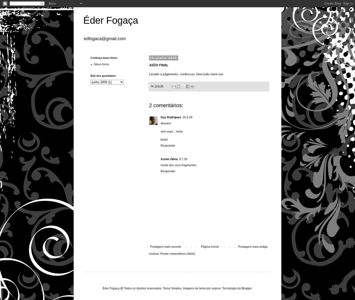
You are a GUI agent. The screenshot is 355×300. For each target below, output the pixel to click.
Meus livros (101, 64)
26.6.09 (187, 117)
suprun (216, 288)
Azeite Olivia (169, 159)
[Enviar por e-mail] (173, 86)
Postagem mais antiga (253, 246)
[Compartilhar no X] (183, 86)
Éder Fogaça (110, 20)
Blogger (246, 288)
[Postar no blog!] (178, 86)
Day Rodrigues (171, 117)
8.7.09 (183, 159)
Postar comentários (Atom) (177, 253)
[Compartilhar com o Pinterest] (192, 86)
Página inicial (210, 246)
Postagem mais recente (165, 246)
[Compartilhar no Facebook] (187, 86)
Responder (168, 145)
